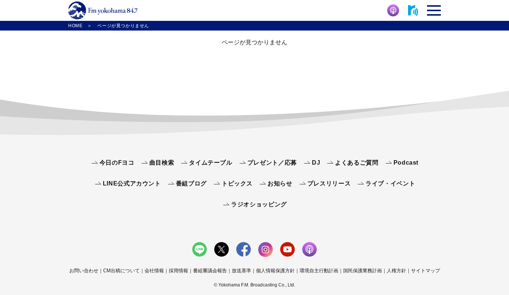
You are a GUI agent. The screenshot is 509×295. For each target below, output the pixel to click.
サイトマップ (425, 270)
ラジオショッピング (259, 204)
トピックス (237, 183)
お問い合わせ (83, 270)
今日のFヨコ (117, 162)
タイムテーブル (210, 162)
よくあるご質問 (356, 162)
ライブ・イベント (390, 183)
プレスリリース (329, 183)
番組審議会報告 (210, 270)
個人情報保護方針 (275, 270)
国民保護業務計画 (362, 270)
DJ (316, 162)
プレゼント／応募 (272, 162)
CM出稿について (121, 270)
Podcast (405, 162)
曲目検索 (161, 162)
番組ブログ (191, 183)
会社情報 (154, 270)
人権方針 (396, 270)
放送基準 (241, 270)
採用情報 (178, 270)
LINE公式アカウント (132, 183)
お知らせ (280, 183)
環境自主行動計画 (319, 270)
